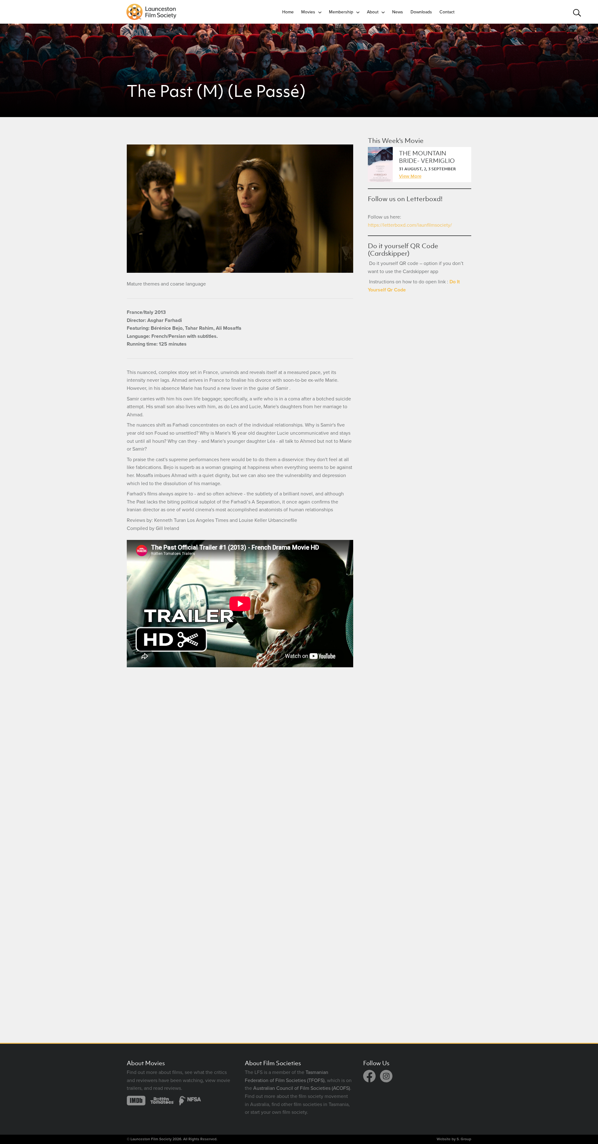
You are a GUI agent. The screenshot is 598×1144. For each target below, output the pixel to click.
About (372, 12)
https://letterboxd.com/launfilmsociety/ (410, 225)
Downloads (421, 12)
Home (288, 12)
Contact (446, 12)
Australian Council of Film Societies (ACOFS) (301, 1088)
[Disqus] (240, 760)
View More (410, 176)
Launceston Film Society (151, 1139)
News (397, 12)
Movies (308, 12)
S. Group (464, 1139)
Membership (341, 12)
